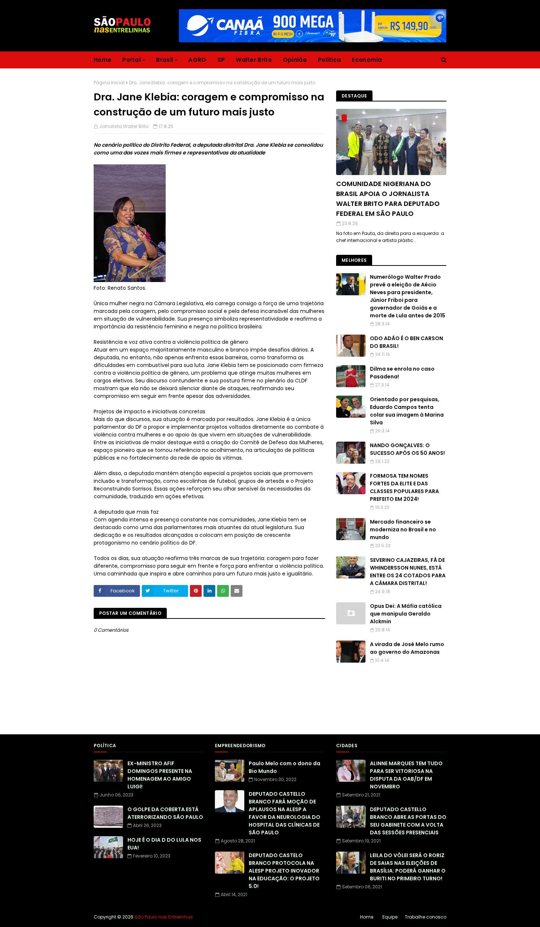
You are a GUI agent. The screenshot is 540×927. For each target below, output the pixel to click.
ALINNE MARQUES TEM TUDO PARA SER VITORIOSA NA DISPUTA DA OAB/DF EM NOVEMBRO (406, 775)
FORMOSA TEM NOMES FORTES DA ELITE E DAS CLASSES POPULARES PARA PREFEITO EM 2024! (404, 487)
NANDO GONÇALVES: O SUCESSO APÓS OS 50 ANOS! (407, 449)
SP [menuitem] (221, 60)
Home (366, 917)
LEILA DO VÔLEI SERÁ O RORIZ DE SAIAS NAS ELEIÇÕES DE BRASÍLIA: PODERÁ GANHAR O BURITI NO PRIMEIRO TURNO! (408, 867)
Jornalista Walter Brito (123, 126)
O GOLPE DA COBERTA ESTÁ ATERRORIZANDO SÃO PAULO (165, 813)
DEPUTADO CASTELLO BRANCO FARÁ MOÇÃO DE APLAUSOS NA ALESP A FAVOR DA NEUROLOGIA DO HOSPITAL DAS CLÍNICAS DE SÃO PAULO (284, 813)
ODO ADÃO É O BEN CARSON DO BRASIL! (406, 342)
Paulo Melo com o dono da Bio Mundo (284, 767)
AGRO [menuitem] (197, 60)
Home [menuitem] (102, 60)
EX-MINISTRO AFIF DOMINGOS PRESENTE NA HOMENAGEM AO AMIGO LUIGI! (159, 775)
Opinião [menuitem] (295, 60)
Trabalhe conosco (425, 917)
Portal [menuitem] (131, 60)
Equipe (389, 917)
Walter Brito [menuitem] (254, 60)
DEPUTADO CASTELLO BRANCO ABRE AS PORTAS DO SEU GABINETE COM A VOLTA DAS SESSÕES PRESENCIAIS (408, 821)
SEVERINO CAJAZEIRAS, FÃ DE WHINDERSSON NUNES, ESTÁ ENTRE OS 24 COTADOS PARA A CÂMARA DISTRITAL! (408, 571)
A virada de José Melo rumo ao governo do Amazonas (407, 648)
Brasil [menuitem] (164, 60)
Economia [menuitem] (367, 60)
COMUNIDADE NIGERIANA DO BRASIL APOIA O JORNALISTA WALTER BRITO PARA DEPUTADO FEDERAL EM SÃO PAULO (388, 198)
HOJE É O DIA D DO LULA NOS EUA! (164, 843)
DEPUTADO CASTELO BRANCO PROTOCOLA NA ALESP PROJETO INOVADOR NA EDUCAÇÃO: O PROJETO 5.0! (284, 871)
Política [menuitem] (329, 60)
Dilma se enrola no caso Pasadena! (402, 372)
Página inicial (109, 82)
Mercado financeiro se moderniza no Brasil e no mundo (403, 529)
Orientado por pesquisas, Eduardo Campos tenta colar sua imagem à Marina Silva (407, 411)
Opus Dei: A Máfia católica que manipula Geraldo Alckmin (406, 613)
